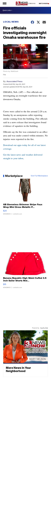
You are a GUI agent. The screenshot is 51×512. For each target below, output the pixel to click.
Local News (11, 21)
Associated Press (14, 81)
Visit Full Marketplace (39, 176)
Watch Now (43, 3)
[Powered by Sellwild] (44, 328)
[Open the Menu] (4, 3)
